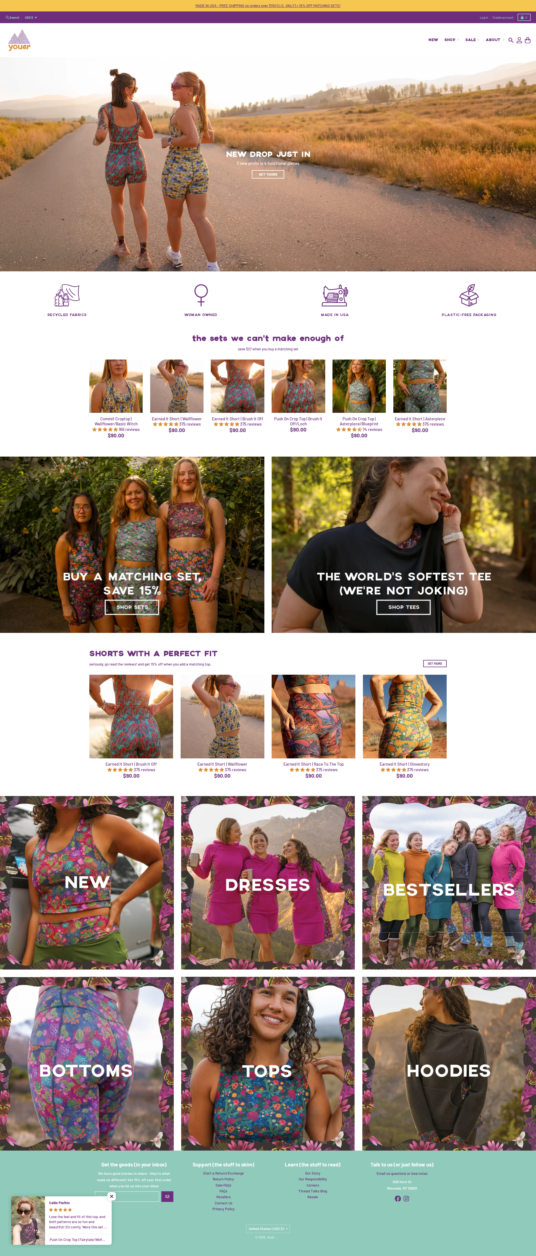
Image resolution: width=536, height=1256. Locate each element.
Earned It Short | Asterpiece (420, 418)
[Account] (519, 40)
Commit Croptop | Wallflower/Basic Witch (116, 421)
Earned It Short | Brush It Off (237, 418)
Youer (270, 1237)
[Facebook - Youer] (398, 1198)
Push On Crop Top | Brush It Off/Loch (298, 421)
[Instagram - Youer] (406, 1198)
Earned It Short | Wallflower (177, 418)
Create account (502, 17)
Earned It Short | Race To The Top (313, 763)
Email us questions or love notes (402, 1173)
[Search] (511, 40)
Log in (484, 17)
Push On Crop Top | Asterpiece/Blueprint (359, 421)
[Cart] (528, 40)
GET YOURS (435, 663)
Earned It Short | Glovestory (405, 763)
